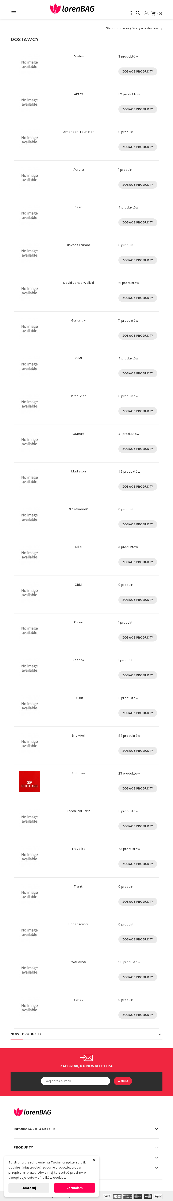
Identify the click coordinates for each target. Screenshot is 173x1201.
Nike (78, 547)
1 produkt (125, 170)
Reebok (78, 660)
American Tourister (78, 132)
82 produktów (129, 736)
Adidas (78, 56)
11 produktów (128, 321)
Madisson (78, 471)
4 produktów (128, 207)
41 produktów (128, 434)
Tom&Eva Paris (79, 811)
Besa (78, 207)
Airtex (78, 94)
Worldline (78, 962)
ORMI (78, 584)
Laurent (79, 434)
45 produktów (129, 471)
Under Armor (79, 924)
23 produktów (129, 773)
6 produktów (128, 396)
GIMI (78, 358)
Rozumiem (74, 1188)
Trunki (79, 886)
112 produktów (129, 94)
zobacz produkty (137, 71)
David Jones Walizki (78, 283)
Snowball (79, 735)
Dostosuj (29, 1188)
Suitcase (78, 773)
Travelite (78, 849)
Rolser (78, 698)
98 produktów (129, 962)
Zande (79, 1000)
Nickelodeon (78, 509)
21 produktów (128, 283)
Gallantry (78, 320)
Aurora (78, 169)
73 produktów (129, 849)
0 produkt (126, 132)
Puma (78, 622)
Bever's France (78, 245)
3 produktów (128, 56)
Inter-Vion (79, 396)
